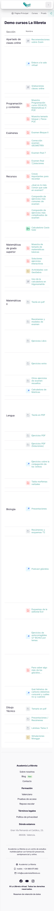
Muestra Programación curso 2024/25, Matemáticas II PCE (39, 105)
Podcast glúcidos (40, 569)
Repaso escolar (27, 803)
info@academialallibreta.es (28, 873)
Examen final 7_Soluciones (38, 162)
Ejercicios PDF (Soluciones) (38, 444)
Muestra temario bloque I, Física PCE (40, 119)
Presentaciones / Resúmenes (40, 719)
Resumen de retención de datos (27, 894)
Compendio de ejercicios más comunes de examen (39, 200)
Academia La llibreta (27, 864)
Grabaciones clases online (38, 87)
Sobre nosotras (27, 771)
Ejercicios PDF (38, 435)
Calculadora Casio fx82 (40, 228)
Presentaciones (39, 508)
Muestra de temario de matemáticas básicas (38, 248)
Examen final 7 (39, 153)
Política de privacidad (27, 817)
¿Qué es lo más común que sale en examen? (39, 187)
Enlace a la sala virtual (39, 63)
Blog (24, 776)
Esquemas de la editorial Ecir (39, 610)
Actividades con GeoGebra (40, 271)
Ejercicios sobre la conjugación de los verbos (40, 464)
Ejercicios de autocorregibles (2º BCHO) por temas (39, 636)
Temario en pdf (39, 708)
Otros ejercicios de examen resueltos (39, 380)
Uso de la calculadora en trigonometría (39, 281)
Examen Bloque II (40, 132)
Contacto (27, 781)
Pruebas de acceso (27, 799)
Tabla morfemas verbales (39, 482)
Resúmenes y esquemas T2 (38, 531)
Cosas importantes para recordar (40, 176)
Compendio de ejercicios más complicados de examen (39, 214)
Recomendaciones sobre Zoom (41, 40)
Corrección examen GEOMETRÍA (38, 143)
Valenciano (27, 794)
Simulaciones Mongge (38, 737)
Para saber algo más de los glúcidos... (39, 670)
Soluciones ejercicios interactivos (37, 261)
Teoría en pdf (38, 302)
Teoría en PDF (38, 415)
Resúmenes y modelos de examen (38, 321)
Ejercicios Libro (39, 341)
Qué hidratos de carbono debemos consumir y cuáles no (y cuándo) (41, 693)
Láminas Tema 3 (40, 728)
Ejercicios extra (39, 363)
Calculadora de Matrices (39, 390)
